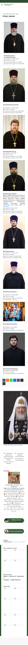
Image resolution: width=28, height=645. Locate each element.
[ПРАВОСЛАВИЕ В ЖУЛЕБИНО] (10, 5)
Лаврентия (16, 493)
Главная (5, 13)
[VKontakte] (3, 380)
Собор (19, 498)
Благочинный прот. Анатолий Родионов (19, 459)
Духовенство (10, 13)
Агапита (18, 494)
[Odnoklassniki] (7, 380)
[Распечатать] (3, 383)
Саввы (10, 503)
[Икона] (14, 483)
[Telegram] (14, 380)
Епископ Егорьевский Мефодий (8, 462)
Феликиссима (11, 494)
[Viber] (18, 380)
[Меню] (2, 5)
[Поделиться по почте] (21, 380)
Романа (6, 496)
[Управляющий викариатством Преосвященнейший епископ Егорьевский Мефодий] (8, 457)
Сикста (23, 493)
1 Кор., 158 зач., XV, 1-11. (12, 509)
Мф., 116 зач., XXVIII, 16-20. (17, 508)
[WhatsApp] (11, 380)
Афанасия (12, 506)
